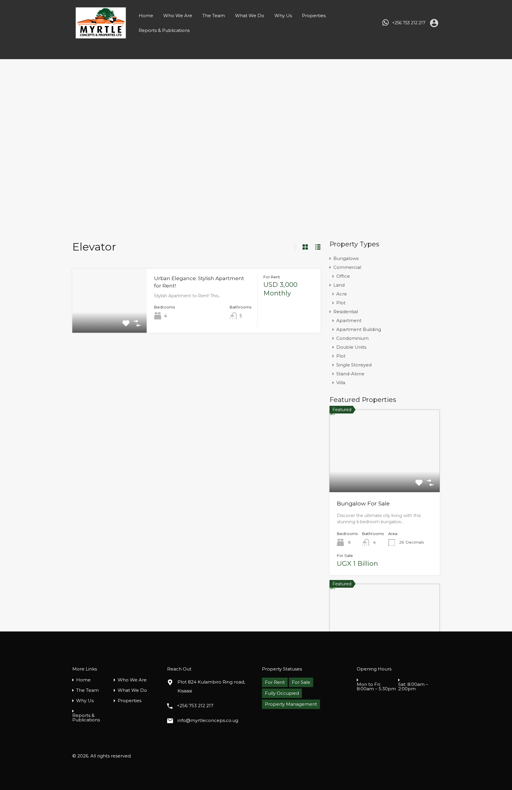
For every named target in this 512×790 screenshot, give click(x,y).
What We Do (249, 15)
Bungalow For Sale (363, 503)
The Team (213, 15)
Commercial (347, 267)
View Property (109, 319)
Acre (341, 294)
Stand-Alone (350, 374)
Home (146, 15)
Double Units (351, 347)
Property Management (291, 704)
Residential (345, 311)
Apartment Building (358, 329)
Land (339, 285)
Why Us (283, 15)
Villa (340, 382)
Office (343, 276)
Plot (340, 303)
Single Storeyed (354, 365)
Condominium (352, 338)
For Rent (275, 682)
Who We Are (177, 15)
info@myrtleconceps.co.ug (207, 720)
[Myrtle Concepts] (100, 35)
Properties (314, 15)
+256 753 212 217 (408, 22)
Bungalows (346, 258)
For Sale (301, 682)
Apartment (348, 320)
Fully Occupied (282, 693)
